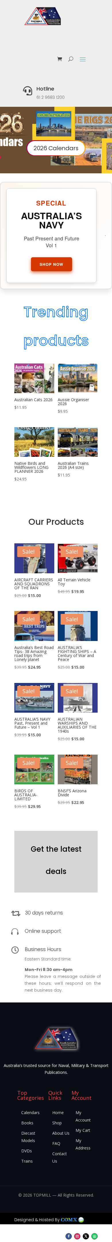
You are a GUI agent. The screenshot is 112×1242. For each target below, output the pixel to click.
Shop (57, 1123)
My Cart (83, 1130)
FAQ (56, 1143)
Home (58, 1112)
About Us (60, 1133)
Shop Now (51, 264)
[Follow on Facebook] (68, 1236)
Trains (27, 1161)
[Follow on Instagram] (77, 1236)
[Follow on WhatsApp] (94, 1236)
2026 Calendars (56, 148)
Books (27, 1123)
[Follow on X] (86, 1236)
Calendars (30, 1112)
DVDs (26, 1150)
